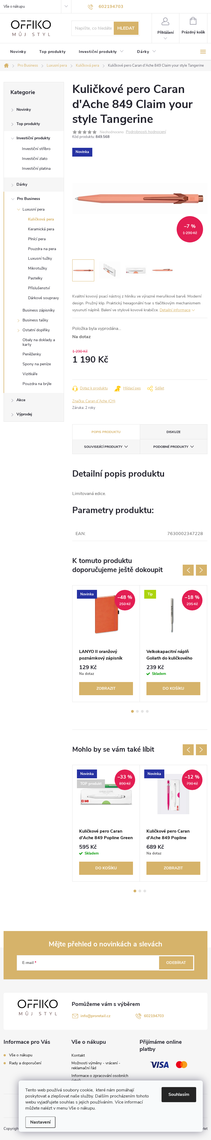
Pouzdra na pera (42, 248)
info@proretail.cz (95, 1016)
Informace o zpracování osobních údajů (99, 1078)
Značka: (93, 401)
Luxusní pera (34, 209)
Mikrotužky (37, 268)
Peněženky (32, 354)
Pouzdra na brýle (37, 383)
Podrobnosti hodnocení (146, 132)
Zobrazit (106, 688)
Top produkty (28, 123)
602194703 (154, 1016)
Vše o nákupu (14, 6)
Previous (188, 570)
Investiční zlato (35, 158)
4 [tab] (147, 711)
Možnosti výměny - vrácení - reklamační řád (95, 1065)
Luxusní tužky (40, 258)
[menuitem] (18, 51)
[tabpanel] (106, 643)
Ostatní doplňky (36, 330)
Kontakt (78, 1055)
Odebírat (176, 962)
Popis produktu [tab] (106, 432)
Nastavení (40, 1122)
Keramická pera (41, 229)
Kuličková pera (41, 219)
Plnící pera (37, 239)
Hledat (126, 28)
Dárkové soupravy (43, 298)
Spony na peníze (37, 364)
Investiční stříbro (36, 148)
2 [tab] (137, 711)
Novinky (23, 109)
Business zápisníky (39, 310)
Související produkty (103, 447)
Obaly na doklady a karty (39, 342)
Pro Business (28, 198)
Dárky (21, 184)
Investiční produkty (33, 138)
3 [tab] (142, 711)
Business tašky (35, 320)
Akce (20, 400)
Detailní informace (175, 310)
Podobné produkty (170, 447)
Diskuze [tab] (173, 432)
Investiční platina (36, 168)
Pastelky (35, 278)
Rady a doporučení (25, 1063)
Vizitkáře (30, 374)
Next (201, 570)
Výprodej (24, 414)
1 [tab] (132, 711)
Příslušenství (39, 288)
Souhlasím (178, 1094)
